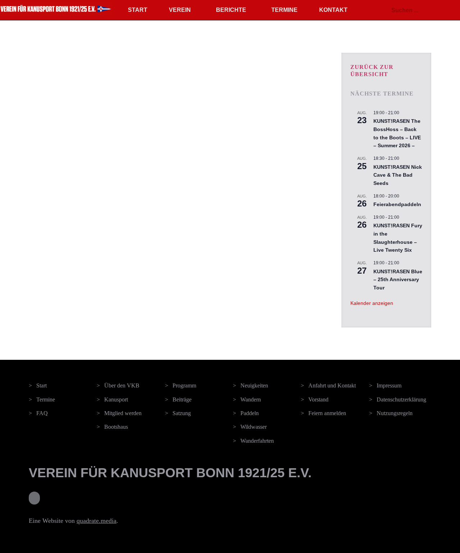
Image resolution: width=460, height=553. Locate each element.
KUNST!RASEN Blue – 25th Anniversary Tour (397, 280)
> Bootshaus (112, 427)
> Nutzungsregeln (391, 413)
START (137, 10)
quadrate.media (96, 520)
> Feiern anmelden (323, 413)
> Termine (42, 399)
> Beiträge (178, 399)
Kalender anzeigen (371, 303)
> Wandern (247, 399)
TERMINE (284, 10)
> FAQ (38, 413)
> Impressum (385, 385)
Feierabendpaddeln (397, 204)
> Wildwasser (250, 427)
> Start (38, 385)
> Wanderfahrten (253, 441)
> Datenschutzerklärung (397, 399)
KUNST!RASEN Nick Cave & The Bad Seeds (397, 175)
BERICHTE (231, 10)
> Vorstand (314, 399)
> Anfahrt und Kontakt (328, 385)
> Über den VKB (118, 385)
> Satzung (178, 413)
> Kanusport (112, 399)
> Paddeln (246, 413)
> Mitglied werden (119, 413)
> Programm (180, 385)
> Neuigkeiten (250, 385)
